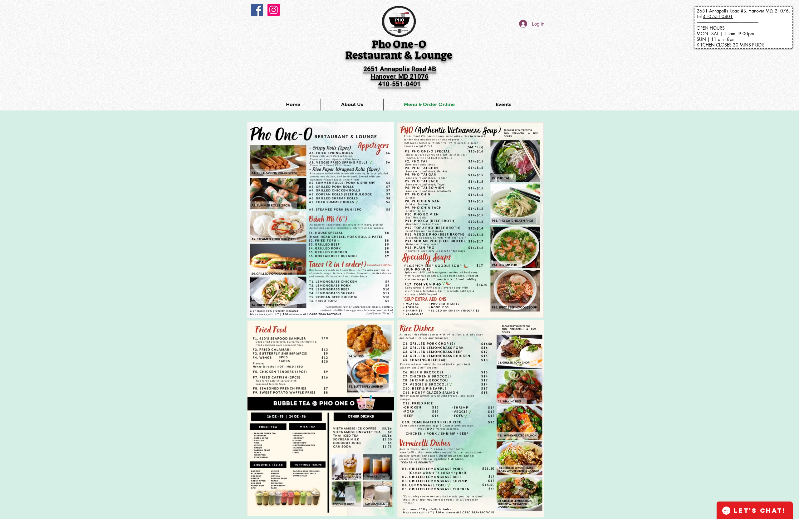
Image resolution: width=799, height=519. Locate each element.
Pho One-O (399, 44)
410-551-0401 (718, 16)
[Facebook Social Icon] (257, 10)
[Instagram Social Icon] (273, 10)
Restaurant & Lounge (399, 55)
